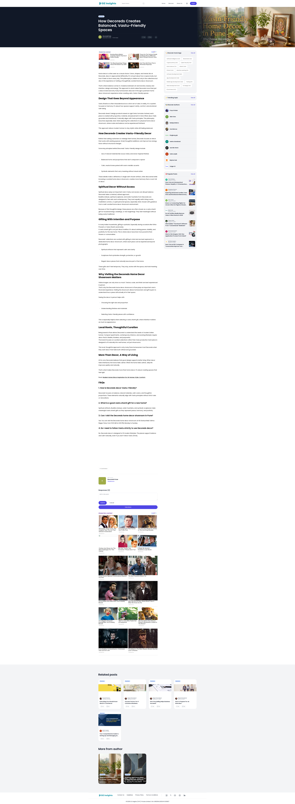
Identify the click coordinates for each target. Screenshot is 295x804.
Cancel (112, 503)
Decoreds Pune (107, 36)
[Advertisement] (128, 453)
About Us (179, 3)
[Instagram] (180, 795)
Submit (102, 503)
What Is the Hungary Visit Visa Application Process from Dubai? (175, 235)
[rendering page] (108, 3)
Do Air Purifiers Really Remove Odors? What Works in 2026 (174, 214)
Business (101, 16)
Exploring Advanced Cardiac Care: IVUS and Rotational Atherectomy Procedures (176, 193)
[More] (156, 37)
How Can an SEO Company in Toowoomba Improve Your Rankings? (174, 245)
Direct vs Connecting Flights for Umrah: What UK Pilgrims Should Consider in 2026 (175, 204)
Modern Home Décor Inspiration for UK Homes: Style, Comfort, (124, 377)
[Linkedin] (184, 795)
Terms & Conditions (152, 795)
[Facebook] (166, 795)
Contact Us (120, 795)
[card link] (192, 182)
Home (163, 3)
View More (128, 507)
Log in (193, 3)
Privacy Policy (139, 795)
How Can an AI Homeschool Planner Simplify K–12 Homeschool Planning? (176, 183)
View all (193, 53)
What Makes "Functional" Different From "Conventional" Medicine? (176, 224)
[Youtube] (175, 795)
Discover (171, 3)
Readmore (111, 481)
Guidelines (130, 795)
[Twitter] (170, 795)
